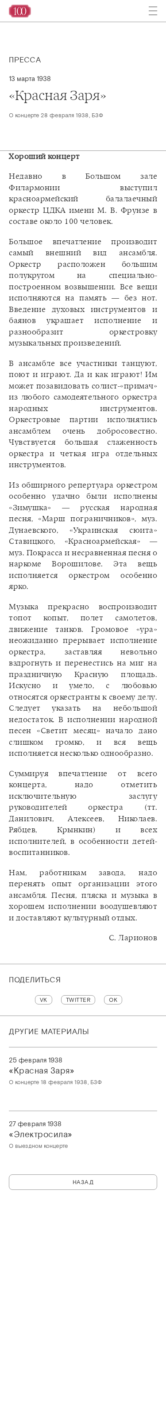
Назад (83, 1182)
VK (43, 1000)
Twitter (78, 1000)
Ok (113, 1000)
